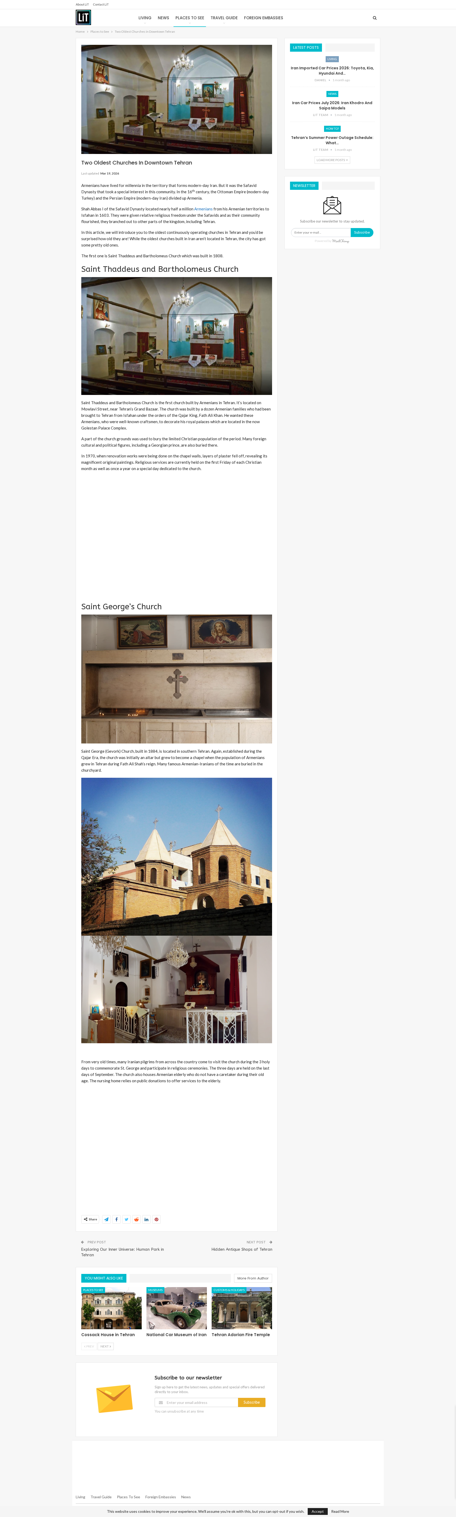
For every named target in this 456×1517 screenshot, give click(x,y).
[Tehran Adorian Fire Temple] (242, 1308)
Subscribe (252, 1402)
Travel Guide (224, 18)
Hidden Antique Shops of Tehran (241, 1249)
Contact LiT (101, 4)
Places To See (128, 1497)
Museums (155, 1290)
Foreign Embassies (263, 18)
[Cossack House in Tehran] (111, 1308)
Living (145, 18)
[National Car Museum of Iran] (176, 1308)
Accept (318, 1511)
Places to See (189, 18)
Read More (340, 1511)
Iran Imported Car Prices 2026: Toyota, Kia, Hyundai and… (332, 70)
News (163, 18)
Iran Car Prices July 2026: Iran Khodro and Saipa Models (332, 105)
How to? (332, 128)
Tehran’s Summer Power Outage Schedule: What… (332, 140)
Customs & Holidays (229, 1290)
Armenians (203, 208)
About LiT (82, 4)
